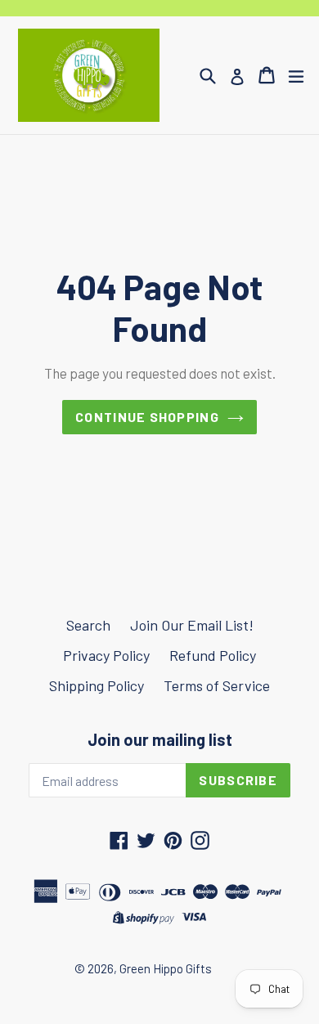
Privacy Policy (106, 655)
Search (88, 625)
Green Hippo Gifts (165, 968)
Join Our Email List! (192, 625)
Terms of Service (217, 685)
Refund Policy (212, 655)
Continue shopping (147, 416)
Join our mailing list (160, 739)
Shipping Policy (96, 685)
